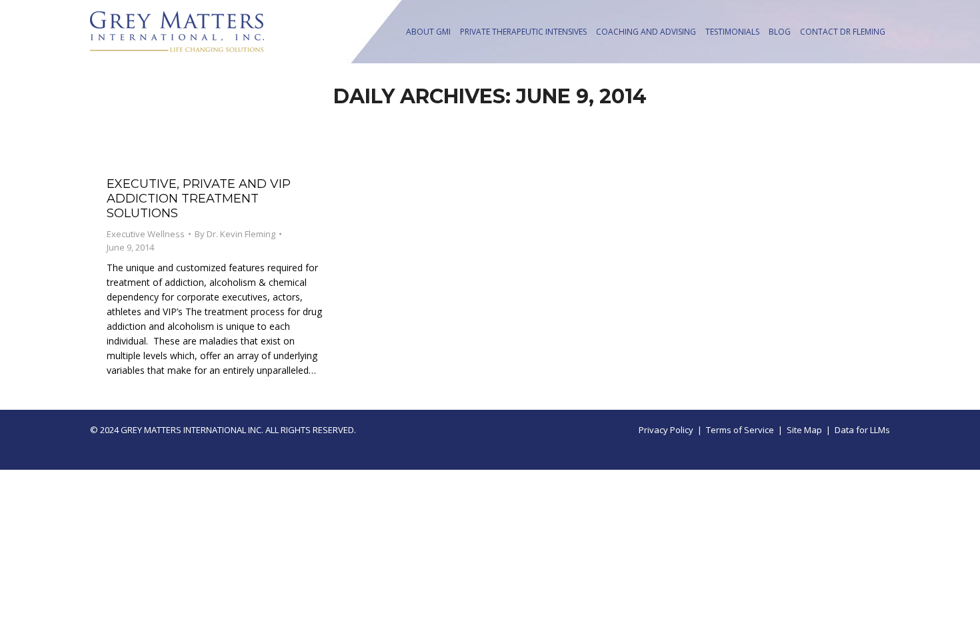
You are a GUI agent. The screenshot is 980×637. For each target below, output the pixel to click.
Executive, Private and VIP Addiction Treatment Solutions (199, 199)
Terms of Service (740, 430)
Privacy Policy (666, 430)
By (235, 234)
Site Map (804, 430)
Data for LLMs (862, 430)
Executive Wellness (146, 234)
